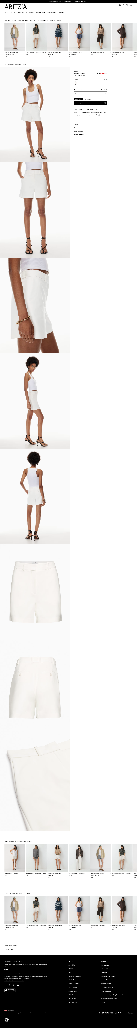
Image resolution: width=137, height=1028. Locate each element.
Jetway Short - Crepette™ (98, 52)
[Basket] (123, 5)
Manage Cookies (28, 1012)
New (6, 12)
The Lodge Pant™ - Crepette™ (77, 873)
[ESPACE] (75, 83)
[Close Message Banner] (134, 1)
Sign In (131, 5)
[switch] (106, 73)
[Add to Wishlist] (24, 52)
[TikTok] (5, 985)
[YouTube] (18, 985)
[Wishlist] (127, 5)
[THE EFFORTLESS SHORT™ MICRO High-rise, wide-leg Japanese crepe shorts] (57, 37)
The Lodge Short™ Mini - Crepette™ (35, 52)
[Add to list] (105, 103)
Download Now (91, 1)
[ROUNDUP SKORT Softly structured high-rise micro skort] (36, 858)
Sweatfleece (40, 12)
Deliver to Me (78, 99)
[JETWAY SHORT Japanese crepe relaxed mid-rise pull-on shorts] (100, 37)
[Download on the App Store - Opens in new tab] (26, 990)
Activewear (30, 12)
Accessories (51, 12)
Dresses (21, 12)
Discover (61, 12)
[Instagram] (10, 985)
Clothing (13, 12)
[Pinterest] (14, 985)
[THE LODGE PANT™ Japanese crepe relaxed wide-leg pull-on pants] (79, 858)
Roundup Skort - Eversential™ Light (35, 873)
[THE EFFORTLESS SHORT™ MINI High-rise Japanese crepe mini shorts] (57, 858)
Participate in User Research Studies (14, 980)
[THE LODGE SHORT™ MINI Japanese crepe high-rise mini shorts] (36, 37)
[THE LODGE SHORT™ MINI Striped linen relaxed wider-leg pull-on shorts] (79, 37)
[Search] (120, 5)
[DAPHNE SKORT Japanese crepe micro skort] (14, 858)
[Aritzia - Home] (15, 6)
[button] (78, 89)
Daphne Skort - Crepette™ (12, 873)
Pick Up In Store (88, 99)
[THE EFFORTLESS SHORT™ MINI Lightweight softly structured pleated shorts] (14, 37)
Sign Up (6, 969)
